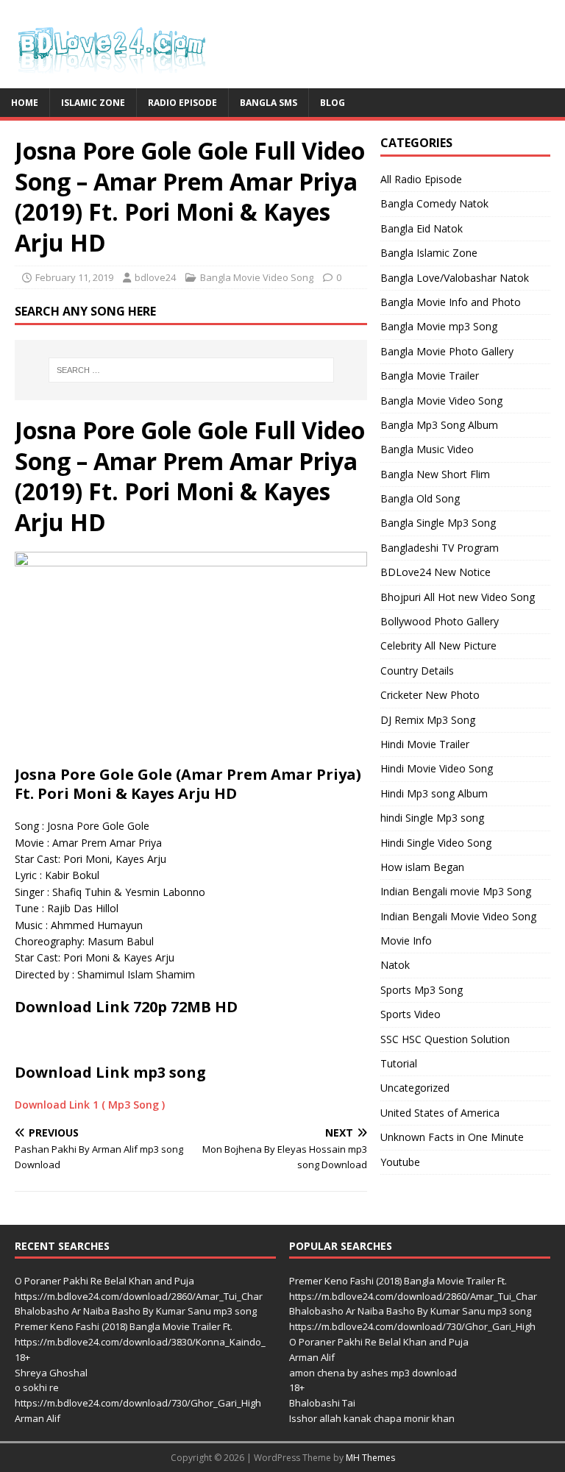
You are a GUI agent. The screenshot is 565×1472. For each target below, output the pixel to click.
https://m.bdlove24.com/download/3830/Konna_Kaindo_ (140, 1341)
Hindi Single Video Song (435, 843)
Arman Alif (37, 1418)
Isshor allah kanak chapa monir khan (372, 1418)
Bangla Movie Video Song (256, 277)
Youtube (400, 1162)
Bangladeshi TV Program (439, 548)
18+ (22, 1357)
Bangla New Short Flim (435, 474)
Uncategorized (414, 1088)
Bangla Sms (268, 102)
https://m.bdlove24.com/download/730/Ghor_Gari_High (138, 1402)
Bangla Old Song (420, 498)
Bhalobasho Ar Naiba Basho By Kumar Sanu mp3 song (136, 1311)
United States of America (440, 1113)
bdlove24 (155, 277)
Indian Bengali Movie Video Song (458, 916)
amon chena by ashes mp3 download (373, 1372)
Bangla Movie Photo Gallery (447, 351)
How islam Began (422, 867)
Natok (395, 965)
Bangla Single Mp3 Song (438, 523)
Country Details (417, 671)
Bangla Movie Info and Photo (450, 302)
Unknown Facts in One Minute (452, 1137)
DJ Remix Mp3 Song (427, 720)
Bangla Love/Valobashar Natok (454, 278)
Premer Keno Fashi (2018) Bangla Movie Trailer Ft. (123, 1326)
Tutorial (398, 1063)
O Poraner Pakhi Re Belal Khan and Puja (104, 1280)
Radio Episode (182, 102)
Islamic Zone (93, 102)
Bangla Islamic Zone (428, 253)
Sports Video (410, 1014)
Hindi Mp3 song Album (434, 793)
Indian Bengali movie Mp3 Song (455, 891)
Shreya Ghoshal (51, 1372)
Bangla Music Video (427, 449)
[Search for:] (190, 370)
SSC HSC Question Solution (445, 1039)
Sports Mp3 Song (421, 990)
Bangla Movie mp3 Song (438, 326)
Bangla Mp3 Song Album (439, 425)
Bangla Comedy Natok (434, 203)
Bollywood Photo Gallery (439, 621)
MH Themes (370, 1457)
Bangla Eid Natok (421, 228)
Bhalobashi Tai (322, 1402)
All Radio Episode (421, 179)
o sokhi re (37, 1387)
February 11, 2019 (74, 277)
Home (24, 102)
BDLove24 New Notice (435, 572)
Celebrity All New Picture (438, 646)
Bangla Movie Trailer (429, 376)
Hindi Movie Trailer (424, 744)
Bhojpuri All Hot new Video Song (457, 597)
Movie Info (406, 940)
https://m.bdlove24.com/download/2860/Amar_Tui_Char (139, 1296)
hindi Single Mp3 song (432, 818)
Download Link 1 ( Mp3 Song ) (90, 1105)
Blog (332, 102)
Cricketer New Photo (430, 695)
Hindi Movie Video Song (436, 768)
